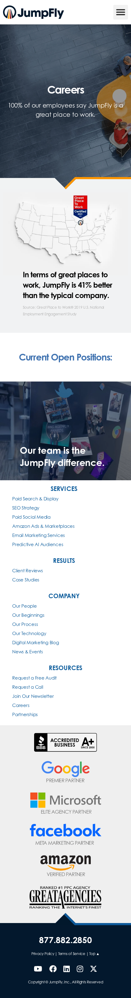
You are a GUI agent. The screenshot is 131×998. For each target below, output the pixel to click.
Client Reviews (27, 571)
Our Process (25, 624)
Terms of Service (71, 953)
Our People (24, 606)
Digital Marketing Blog (35, 642)
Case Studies (25, 580)
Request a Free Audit (34, 678)
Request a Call (27, 687)
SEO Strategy (25, 508)
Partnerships (25, 714)
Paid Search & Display (35, 499)
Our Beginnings (28, 615)
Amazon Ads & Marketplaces (43, 526)
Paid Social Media (31, 517)
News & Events (27, 652)
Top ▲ (94, 953)
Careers (20, 705)
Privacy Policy (42, 953)
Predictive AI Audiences (37, 544)
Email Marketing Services (38, 535)
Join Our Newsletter (33, 696)
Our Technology (29, 633)
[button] (120, 12)
